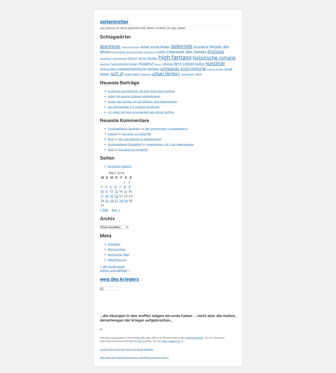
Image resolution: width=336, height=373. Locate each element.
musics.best (108, 69)
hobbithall (105, 64)
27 (116, 201)
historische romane (214, 57)
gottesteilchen (119, 58)
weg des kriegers (119, 279)
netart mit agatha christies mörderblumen (134, 96)
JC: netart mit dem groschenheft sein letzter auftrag (141, 112)
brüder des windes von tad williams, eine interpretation (142, 101)
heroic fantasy (148, 58)
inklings (167, 64)
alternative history (131, 47)
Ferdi (111, 139)
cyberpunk (175, 51)
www (198, 74)
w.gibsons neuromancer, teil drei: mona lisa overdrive (141, 91)
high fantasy (175, 57)
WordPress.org (117, 259)
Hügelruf (146, 63)
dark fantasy (195, 51)
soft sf (117, 73)
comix (161, 52)
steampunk (145, 74)
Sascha (112, 133)
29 (126, 201)
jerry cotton (184, 63)
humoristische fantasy (124, 64)
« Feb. (104, 210)
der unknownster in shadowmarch (166, 128)
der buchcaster (114, 266)
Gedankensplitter (194, 337)
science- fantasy (215, 69)
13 (116, 191)
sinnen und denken (113, 270)
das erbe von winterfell (136, 133)
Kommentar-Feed (118, 254)
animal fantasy (160, 47)
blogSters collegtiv (119, 166)
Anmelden (114, 244)
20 (116, 196)
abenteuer (110, 46)
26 (112, 201)
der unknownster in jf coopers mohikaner (133, 106)
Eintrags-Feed (116, 249)
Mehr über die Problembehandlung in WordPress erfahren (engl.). (134, 357)
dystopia (215, 51)
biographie (200, 47)
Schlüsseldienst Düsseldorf (125, 144)
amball (145, 47)
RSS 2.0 (142, 341)
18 (106, 196)
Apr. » (116, 210)
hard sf (132, 58)
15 (125, 191)
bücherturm (150, 52)
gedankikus (105, 58)
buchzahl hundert (134, 52)
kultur (200, 63)
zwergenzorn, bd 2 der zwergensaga (170, 144)
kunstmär (215, 63)
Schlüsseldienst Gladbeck (124, 128)
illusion (157, 64)
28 (121, 201)
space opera (131, 74)
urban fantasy (166, 73)
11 (106, 191)
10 (102, 191)
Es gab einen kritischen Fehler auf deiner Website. (126, 349)
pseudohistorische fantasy (138, 69)
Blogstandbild (118, 52)
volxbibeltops (187, 74)
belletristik (181, 46)
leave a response (171, 341)
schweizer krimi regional (183, 68)
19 (111, 196)
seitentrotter (114, 21)
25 (107, 201)
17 (102, 196)
